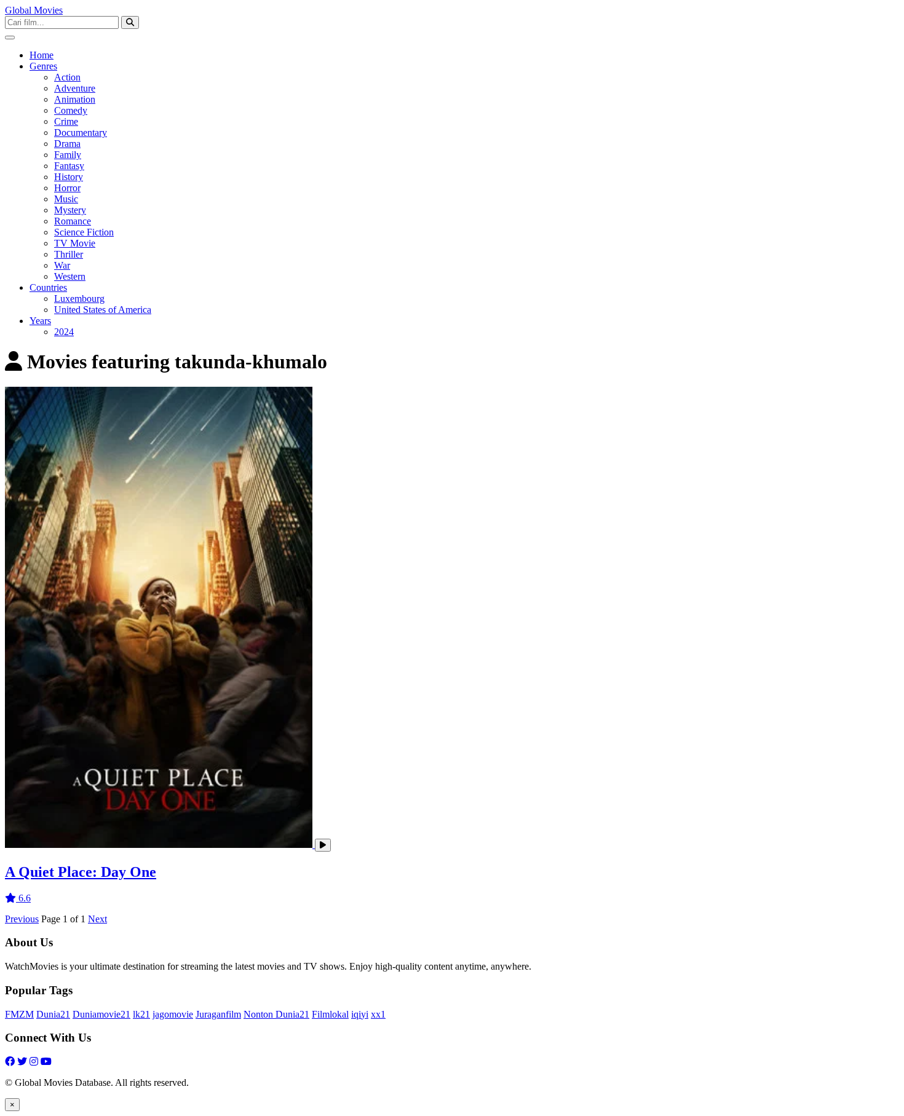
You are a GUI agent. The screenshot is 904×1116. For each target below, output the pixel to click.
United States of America (102, 309)
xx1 (378, 1014)
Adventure (74, 88)
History (68, 177)
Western (69, 276)
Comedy (70, 110)
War (62, 265)
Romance (72, 221)
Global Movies (34, 10)
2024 (64, 331)
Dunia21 (53, 1014)
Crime (66, 121)
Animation (74, 99)
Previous (22, 919)
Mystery (70, 210)
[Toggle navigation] (10, 37)
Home (42, 55)
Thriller (68, 254)
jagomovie (173, 1014)
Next (97, 919)
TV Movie (74, 243)
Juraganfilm (218, 1014)
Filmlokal (330, 1014)
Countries (48, 287)
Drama (67, 143)
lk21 (141, 1014)
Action (67, 77)
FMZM (19, 1014)
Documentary (80, 132)
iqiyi (359, 1014)
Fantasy (69, 165)
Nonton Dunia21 (276, 1014)
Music (66, 199)
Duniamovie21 (101, 1014)
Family (67, 154)
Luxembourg (79, 298)
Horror (67, 188)
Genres (43, 66)
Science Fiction (84, 232)
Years (40, 320)
